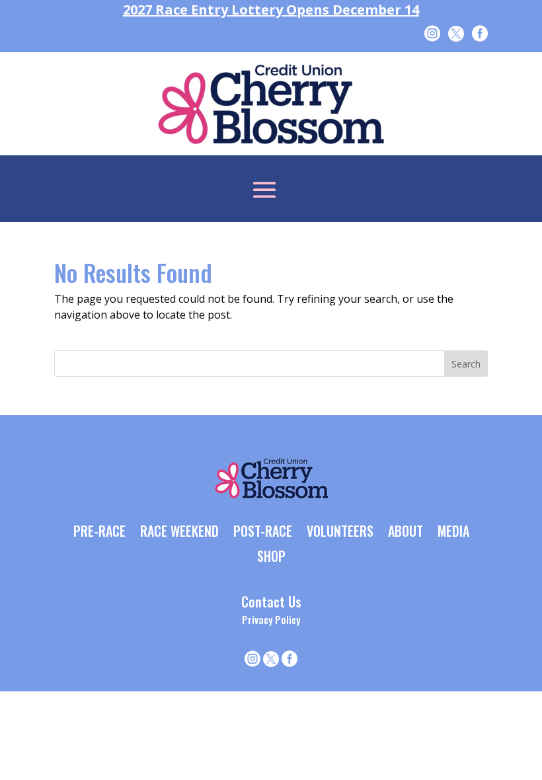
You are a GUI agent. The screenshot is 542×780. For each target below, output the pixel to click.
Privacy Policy (271, 619)
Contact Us (271, 601)
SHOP (271, 557)
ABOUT (405, 532)
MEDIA (453, 532)
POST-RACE (262, 532)
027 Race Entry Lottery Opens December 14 (271, 10)
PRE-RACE (99, 532)
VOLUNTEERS (340, 532)
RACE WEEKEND (179, 532)
